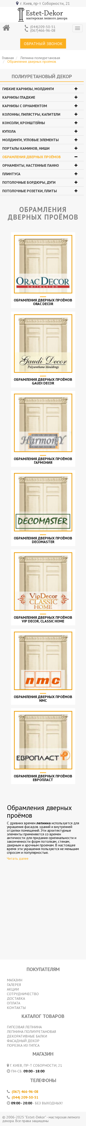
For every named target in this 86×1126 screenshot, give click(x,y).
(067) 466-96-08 (25, 1091)
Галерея (14, 984)
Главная (8, 57)
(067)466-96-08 (42, 30)
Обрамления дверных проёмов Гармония (43, 460)
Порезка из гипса (23, 1045)
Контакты (16, 1007)
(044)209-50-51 (42, 26)
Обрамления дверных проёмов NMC (43, 698)
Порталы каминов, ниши (26, 148)
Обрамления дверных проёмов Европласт (43, 778)
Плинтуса (11, 174)
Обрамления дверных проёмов (31, 157)
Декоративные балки (27, 1036)
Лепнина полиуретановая (40, 57)
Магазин (14, 980)
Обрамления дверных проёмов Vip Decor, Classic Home (43, 619)
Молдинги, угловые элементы (30, 140)
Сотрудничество (23, 993)
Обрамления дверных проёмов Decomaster (43, 540)
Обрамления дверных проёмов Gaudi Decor (43, 381)
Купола (9, 131)
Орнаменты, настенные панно (30, 165)
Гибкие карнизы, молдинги (28, 88)
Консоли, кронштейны (23, 122)
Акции (13, 989)
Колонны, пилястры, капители (31, 114)
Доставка (16, 998)
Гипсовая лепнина (24, 1027)
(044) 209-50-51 (25, 1097)
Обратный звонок (43, 43)
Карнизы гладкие (18, 97)
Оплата (13, 1003)
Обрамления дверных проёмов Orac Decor (43, 302)
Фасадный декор (23, 1040)
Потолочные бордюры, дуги (28, 182)
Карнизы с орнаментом (24, 105)
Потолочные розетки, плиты (29, 191)
